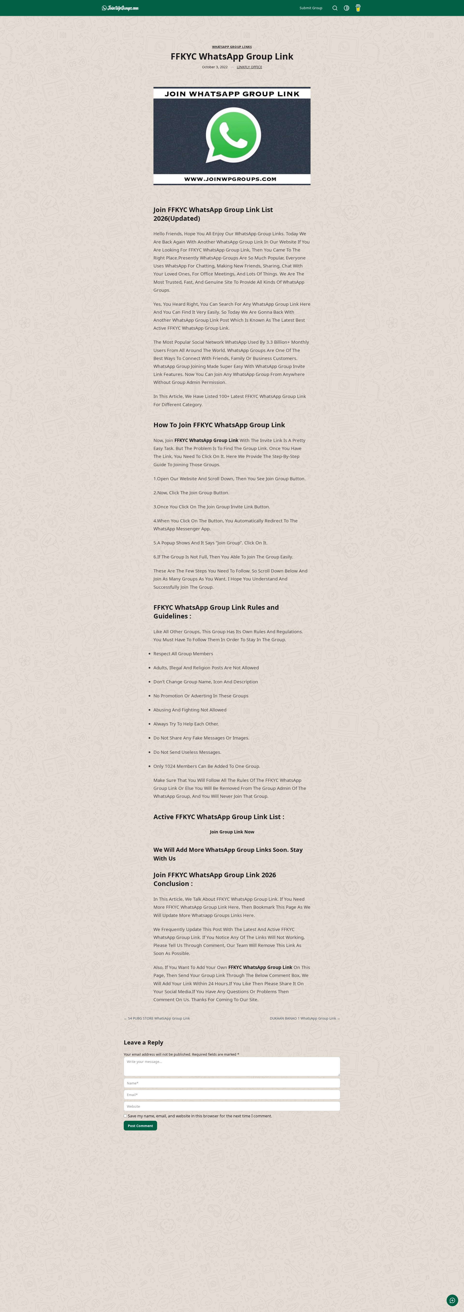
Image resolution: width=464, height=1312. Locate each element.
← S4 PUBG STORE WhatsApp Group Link (157, 1018)
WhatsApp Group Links (232, 47)
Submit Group (311, 8)
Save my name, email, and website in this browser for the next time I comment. (200, 1116)
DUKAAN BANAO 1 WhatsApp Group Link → (305, 1018)
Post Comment (140, 1125)
